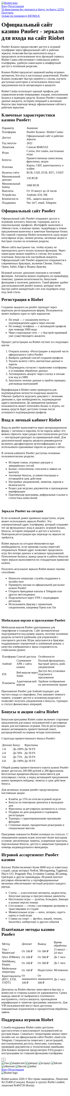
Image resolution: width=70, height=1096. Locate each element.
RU (3, 1091)
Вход (4, 6)
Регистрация (16, 6)
